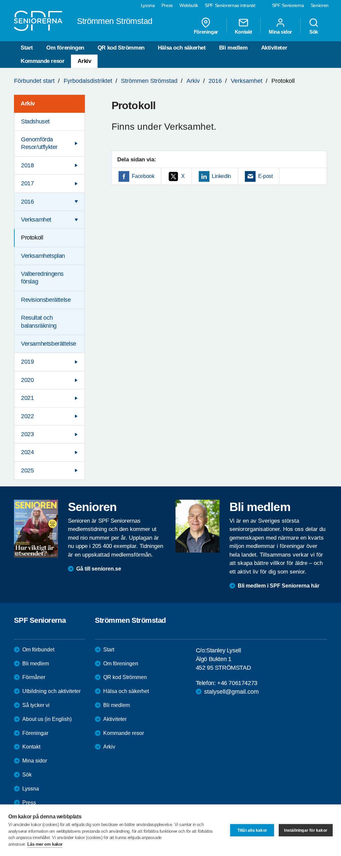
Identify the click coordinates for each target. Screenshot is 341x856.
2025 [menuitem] (27, 470)
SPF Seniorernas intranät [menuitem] (230, 5)
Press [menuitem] (167, 5)
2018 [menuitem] (27, 165)
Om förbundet (38, 649)
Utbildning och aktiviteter (51, 691)
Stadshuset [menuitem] (35, 121)
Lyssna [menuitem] (148, 5)
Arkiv (84, 61)
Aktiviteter (274, 48)
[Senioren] (36, 528)
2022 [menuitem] (27, 416)
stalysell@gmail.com (231, 691)
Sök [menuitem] (313, 31)
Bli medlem (233, 48)
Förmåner (33, 677)
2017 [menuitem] (27, 183)
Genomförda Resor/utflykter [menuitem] (39, 143)
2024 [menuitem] (27, 452)
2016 (215, 81)
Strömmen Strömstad (149, 81)
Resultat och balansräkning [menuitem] (39, 321)
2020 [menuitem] (27, 380)
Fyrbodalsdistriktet (88, 81)
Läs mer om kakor (45, 844)
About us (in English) (47, 719)
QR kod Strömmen (121, 48)
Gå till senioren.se (98, 569)
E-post (265, 176)
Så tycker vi (36, 705)
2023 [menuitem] (27, 434)
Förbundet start (34, 81)
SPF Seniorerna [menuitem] (288, 5)
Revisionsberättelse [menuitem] (46, 299)
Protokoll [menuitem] (32, 237)
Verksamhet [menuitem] (36, 219)
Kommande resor (42, 61)
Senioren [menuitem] (320, 5)
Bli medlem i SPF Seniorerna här (278, 586)
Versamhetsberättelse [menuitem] (48, 343)
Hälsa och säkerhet (182, 48)
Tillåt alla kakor (252, 830)
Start (27, 48)
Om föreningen (65, 48)
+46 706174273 (237, 683)
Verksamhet (246, 81)
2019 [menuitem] (27, 361)
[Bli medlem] (197, 526)
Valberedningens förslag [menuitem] (42, 277)
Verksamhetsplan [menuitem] (43, 256)
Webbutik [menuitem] (188, 5)
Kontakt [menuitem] (243, 31)
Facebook (143, 176)
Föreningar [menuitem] (206, 31)
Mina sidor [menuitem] (280, 31)
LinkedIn (221, 176)
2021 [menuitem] (27, 398)
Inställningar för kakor (305, 830)
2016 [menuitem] (27, 201)
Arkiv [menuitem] (28, 103)
